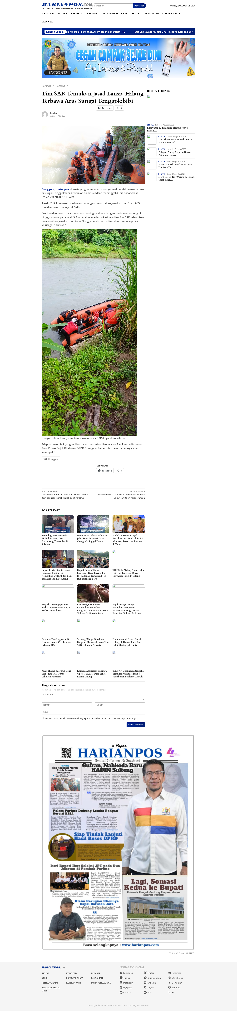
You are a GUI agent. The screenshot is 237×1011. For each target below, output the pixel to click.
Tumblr (126, 977)
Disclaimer (97, 978)
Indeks (45, 973)
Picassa (127, 992)
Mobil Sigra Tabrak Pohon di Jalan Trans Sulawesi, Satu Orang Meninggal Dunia (92, 538)
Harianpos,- (63, 189)
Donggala (48, 189)
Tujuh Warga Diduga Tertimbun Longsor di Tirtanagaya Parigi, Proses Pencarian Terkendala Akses (127, 609)
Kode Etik (71, 973)
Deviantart (177, 982)
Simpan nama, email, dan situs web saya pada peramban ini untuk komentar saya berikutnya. (91, 718)
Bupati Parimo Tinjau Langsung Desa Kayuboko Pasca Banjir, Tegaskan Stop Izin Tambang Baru (91, 574)
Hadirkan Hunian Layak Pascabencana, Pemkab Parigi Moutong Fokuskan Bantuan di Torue (128, 540)
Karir (45, 978)
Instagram (128, 982)
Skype (151, 987)
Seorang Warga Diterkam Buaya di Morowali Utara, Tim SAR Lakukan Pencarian (93, 642)
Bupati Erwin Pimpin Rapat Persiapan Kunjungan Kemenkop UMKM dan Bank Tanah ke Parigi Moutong (57, 574)
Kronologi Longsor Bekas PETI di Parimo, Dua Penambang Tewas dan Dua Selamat (56, 540)
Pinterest (176, 972)
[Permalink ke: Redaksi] (45, 114)
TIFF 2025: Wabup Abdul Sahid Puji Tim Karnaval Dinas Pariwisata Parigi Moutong (128, 573)
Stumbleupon (154, 977)
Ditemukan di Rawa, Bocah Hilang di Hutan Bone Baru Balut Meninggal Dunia (127, 642)
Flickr (150, 992)
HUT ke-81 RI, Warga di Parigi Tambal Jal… (176, 178)
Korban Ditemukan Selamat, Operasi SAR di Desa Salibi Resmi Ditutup (92, 673)
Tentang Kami (50, 982)
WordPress (177, 977)
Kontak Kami (73, 982)
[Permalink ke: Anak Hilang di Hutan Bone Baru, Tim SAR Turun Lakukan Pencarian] (58, 660)
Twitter (151, 972)
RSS (174, 992)
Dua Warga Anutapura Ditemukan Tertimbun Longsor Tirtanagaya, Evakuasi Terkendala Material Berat (93, 609)
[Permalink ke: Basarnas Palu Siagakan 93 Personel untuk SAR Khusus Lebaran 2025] (58, 628)
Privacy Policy (74, 978)
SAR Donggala (50, 459)
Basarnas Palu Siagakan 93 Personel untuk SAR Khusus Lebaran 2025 (56, 642)
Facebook (128, 972)
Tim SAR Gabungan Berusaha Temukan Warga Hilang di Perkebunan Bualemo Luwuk (128, 673)
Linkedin (152, 982)
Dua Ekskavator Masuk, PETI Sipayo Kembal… (175, 141)
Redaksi (95, 973)
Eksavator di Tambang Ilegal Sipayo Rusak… (167, 129)
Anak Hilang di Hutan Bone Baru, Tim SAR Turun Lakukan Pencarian (56, 673)
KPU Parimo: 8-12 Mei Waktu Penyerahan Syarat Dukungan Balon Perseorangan (121, 494)
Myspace (127, 987)
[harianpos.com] (67, 5)
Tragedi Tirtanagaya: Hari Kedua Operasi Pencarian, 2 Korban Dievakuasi (56, 607)
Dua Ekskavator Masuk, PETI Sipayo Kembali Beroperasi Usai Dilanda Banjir (111, 31)
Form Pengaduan (101, 982)
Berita (150, 125)
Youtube (176, 987)
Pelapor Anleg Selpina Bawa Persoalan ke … (174, 153)
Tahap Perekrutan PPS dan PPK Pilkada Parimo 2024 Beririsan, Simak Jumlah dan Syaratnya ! (65, 494)
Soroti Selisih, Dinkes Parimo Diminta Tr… (175, 166)
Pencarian (139, 5)
